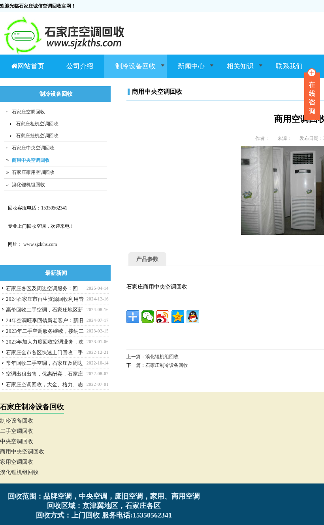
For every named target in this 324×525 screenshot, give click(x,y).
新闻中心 (186, 70)
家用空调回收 (16, 462)
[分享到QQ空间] (177, 316)
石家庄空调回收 (28, 112)
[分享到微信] (147, 316)
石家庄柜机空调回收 (37, 124)
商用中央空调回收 (31, 160)
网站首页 (30, 66)
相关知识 (235, 70)
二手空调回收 (16, 431)
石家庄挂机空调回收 (37, 135)
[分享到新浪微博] (162, 316)
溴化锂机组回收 (162, 356)
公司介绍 (79, 66)
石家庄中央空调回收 (33, 148)
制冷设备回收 (130, 70)
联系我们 (289, 66)
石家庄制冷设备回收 (166, 365)
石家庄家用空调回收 (33, 172)
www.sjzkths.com (40, 244)
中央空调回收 (16, 441)
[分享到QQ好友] (192, 316)
